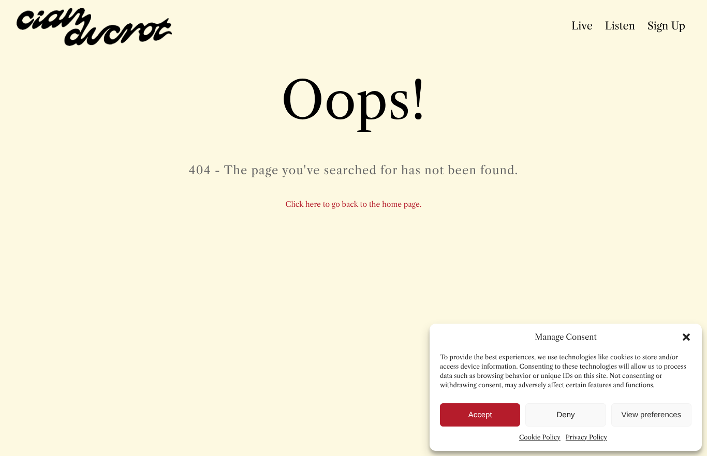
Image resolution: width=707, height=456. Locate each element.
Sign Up (666, 26)
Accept (480, 415)
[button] (686, 337)
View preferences (652, 415)
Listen (620, 26)
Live (582, 26)
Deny (565, 415)
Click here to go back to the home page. (354, 204)
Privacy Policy (586, 438)
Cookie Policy (540, 438)
